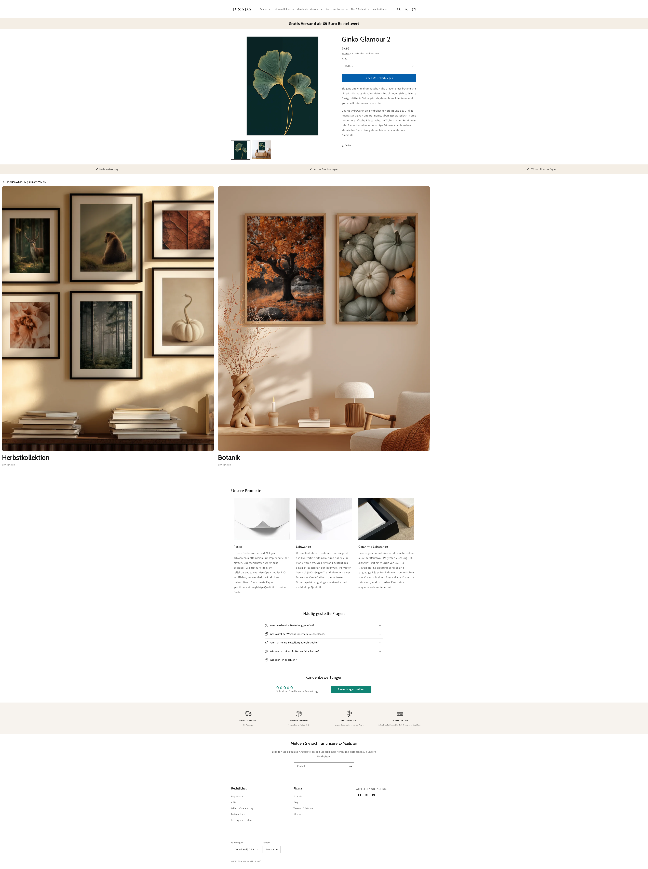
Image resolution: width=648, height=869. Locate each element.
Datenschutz (238, 814)
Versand (345, 53)
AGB (233, 802)
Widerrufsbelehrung (242, 808)
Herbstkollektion (26, 457)
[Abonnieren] (350, 766)
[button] (265, 9)
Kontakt (297, 796)
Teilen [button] (348, 145)
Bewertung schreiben (351, 689)
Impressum (237, 796)
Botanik (229, 457)
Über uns (298, 814)
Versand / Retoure (303, 808)
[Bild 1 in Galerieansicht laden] (240, 149)
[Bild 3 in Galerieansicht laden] (261, 149)
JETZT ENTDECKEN (8, 465)
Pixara (241, 861)
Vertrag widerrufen (241, 820)
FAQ (295, 802)
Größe (344, 59)
